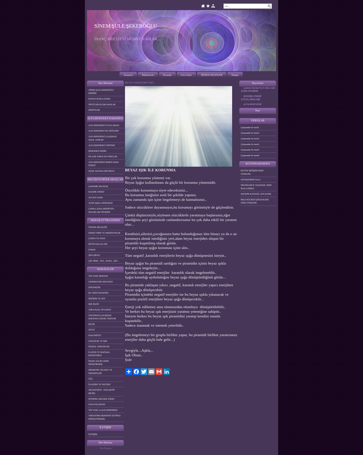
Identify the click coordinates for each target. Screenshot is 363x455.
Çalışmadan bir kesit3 (250, 138)
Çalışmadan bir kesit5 (250, 150)
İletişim (235, 75)
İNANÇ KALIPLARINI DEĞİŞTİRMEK (98, 363)
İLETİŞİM (92, 434)
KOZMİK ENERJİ (96, 192)
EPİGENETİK (94, 287)
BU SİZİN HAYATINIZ (98, 293)
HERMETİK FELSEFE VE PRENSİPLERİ (100, 371)
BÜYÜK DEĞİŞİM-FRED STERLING (252, 172)
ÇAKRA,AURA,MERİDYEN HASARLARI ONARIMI (101, 210)
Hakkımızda (148, 75)
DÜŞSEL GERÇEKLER (98, 346)
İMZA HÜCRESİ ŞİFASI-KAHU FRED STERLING (255, 201)
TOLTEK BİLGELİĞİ (97, 227)
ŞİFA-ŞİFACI (94, 255)
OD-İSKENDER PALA (250, 179)
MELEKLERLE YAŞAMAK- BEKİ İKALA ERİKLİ (256, 187)
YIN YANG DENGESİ (98, 276)
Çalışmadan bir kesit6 (250, 155)
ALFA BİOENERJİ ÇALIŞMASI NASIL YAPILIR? (102, 138)
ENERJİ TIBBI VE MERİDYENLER (104, 233)
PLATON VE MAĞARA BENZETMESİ (99, 354)
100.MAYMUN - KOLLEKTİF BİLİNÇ (101, 391)
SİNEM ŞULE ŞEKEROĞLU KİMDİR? (101, 91)
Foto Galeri (186, 75)
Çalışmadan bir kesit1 (250, 127)
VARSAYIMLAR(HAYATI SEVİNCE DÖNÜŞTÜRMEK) (104, 417)
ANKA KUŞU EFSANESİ (99, 310)
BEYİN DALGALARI (97, 244)
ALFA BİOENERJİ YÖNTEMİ (101, 145)
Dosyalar (167, 75)
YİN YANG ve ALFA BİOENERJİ (102, 410)
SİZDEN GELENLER (211, 75)
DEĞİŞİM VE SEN (96, 298)
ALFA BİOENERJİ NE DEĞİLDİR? (103, 131)
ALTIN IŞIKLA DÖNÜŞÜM (100, 203)
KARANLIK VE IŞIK (97, 341)
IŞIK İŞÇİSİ (93, 304)
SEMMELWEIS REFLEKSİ (100, 282)
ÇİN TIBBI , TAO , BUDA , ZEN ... (104, 261)
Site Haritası (106, 448)
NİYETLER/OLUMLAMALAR (102, 104)
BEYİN (91, 324)
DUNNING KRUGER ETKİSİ (101, 399)
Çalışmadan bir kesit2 (250, 133)
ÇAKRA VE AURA (96, 238)
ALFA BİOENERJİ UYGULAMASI (103, 125)
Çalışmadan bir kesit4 (250, 144)
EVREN (91, 250)
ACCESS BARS (95, 197)
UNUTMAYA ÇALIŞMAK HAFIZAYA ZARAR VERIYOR (102, 317)
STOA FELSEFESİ (96, 404)
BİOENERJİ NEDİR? (97, 151)
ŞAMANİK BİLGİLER (98, 186)
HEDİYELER (94, 110)
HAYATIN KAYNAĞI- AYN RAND (256, 194)
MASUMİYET (94, 335)
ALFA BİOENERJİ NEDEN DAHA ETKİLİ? (103, 164)
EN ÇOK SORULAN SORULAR (102, 156)
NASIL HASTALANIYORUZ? (101, 171)
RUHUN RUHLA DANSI (99, 99)
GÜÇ (90, 379)
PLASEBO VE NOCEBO (99, 384)
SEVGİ (91, 330)
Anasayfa (128, 75)
